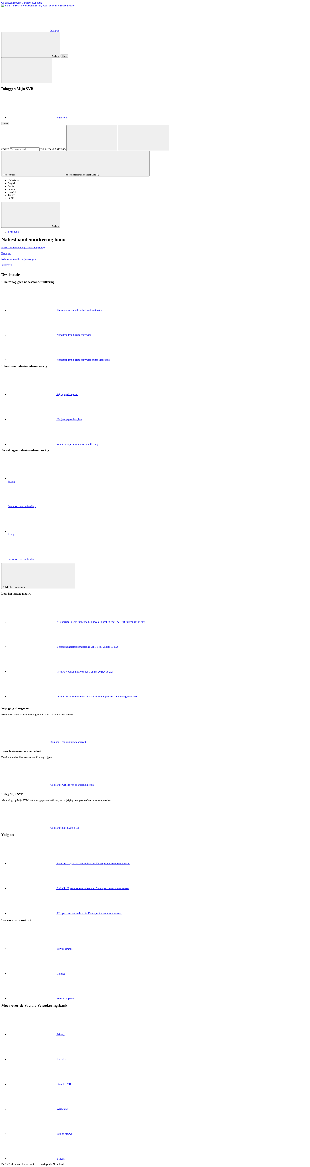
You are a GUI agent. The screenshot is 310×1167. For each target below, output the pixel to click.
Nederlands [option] (13, 180)
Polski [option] (11, 197)
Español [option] (12, 192)
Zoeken (5, 149)
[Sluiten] (26, 70)
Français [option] (12, 189)
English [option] (12, 183)
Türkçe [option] (11, 195)
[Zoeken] (91, 138)
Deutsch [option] (12, 186)
